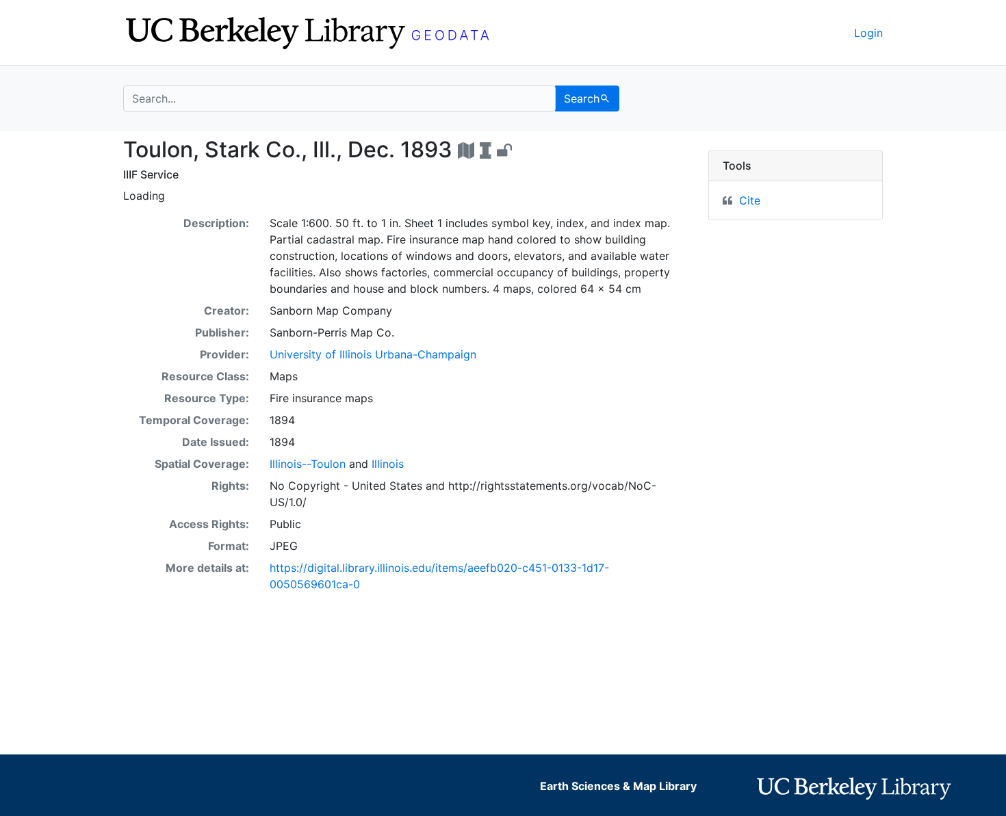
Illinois (388, 464)
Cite (749, 200)
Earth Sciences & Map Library (618, 786)
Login (868, 33)
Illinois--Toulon (308, 464)
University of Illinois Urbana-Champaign (373, 354)
